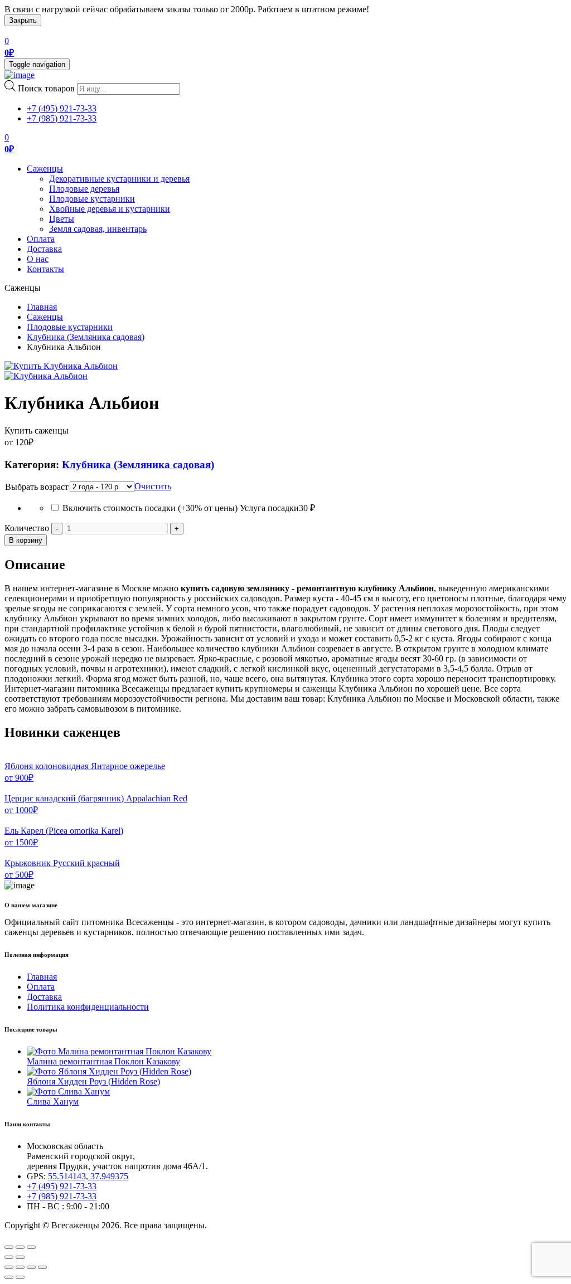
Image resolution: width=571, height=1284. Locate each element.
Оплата (41, 239)
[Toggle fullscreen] (20, 1247)
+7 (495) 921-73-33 (61, 108)
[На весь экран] (31, 1267)
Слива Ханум (53, 1101)
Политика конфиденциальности (88, 1006)
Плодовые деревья (84, 188)
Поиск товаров (46, 88)
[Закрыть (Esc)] (8, 1267)
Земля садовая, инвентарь (98, 229)
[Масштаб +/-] (42, 1267)
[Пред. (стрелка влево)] (8, 1277)
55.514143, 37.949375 (88, 1176)
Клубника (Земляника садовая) (85, 337)
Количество (26, 528)
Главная (42, 307)
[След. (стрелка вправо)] (20, 1277)
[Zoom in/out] (31, 1247)
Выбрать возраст (37, 487)
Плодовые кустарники (92, 198)
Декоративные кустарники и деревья (119, 178)
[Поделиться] (20, 1267)
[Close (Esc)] (8, 1247)
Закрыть (23, 20)
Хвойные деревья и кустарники (109, 208)
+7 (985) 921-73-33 (61, 118)
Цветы (61, 218)
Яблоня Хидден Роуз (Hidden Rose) (93, 1081)
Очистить (152, 486)
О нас (38, 259)
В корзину (25, 540)
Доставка (44, 249)
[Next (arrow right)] (20, 1257)
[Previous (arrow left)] (8, 1257)
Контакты (45, 269)
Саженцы (45, 168)
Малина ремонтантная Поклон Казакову (103, 1061)
